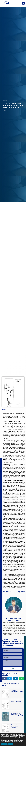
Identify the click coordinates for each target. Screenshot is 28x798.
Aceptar (4, 744)
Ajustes (16, 744)
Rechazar (10, 744)
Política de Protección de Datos (15, 741)
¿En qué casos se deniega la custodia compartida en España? (17, 714)
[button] (23, 3)
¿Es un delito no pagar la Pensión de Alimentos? (16, 726)
